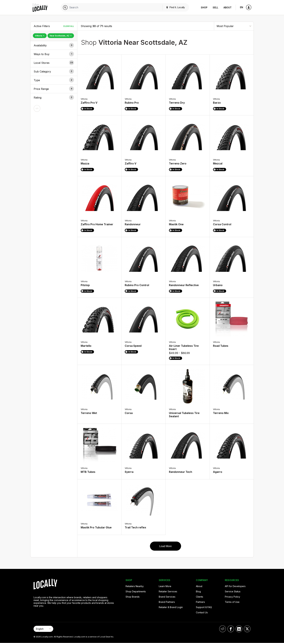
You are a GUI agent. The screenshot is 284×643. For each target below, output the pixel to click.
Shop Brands (133, 596)
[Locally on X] (247, 628)
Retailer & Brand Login (171, 607)
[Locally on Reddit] (222, 628)
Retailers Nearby (135, 586)
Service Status (232, 591)
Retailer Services (168, 591)
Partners (200, 602)
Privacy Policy (232, 596)
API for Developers (235, 586)
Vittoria (39, 35)
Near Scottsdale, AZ (60, 35)
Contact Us (202, 612)
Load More (165, 546)
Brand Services (167, 596)
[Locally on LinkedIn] (239, 628)
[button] (53, 45)
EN (241, 7)
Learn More (165, 586)
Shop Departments (136, 591)
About (228, 7)
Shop (204, 7)
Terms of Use (232, 602)
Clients (199, 596)
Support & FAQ (204, 607)
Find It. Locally (177, 7)
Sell (215, 7)
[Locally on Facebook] (230, 628)
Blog (198, 591)
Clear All (68, 26)
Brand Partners (167, 602)
